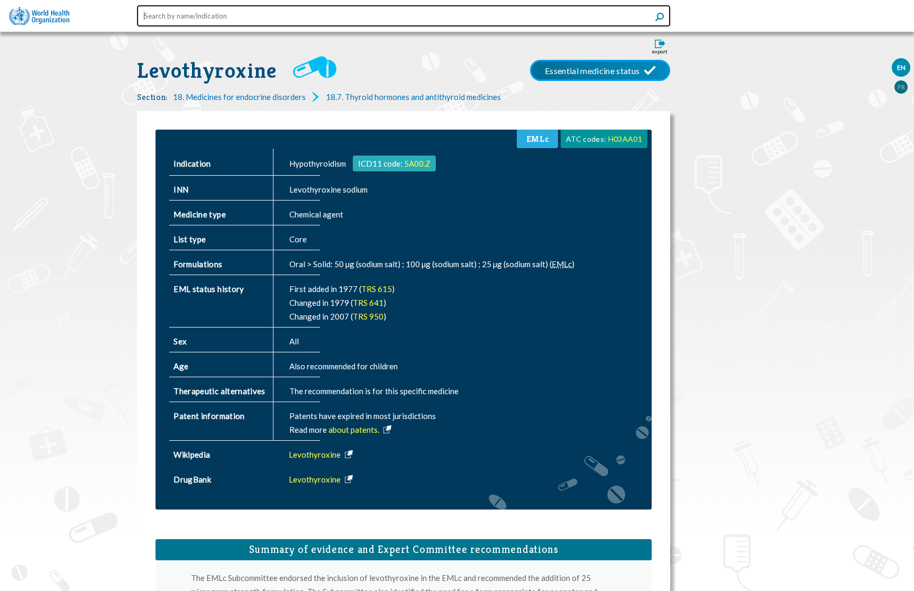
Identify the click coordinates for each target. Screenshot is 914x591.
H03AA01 (625, 138)
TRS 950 (368, 316)
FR (901, 87)
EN (901, 67)
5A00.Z (417, 163)
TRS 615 (376, 289)
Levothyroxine (207, 70)
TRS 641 (368, 302)
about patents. (354, 429)
